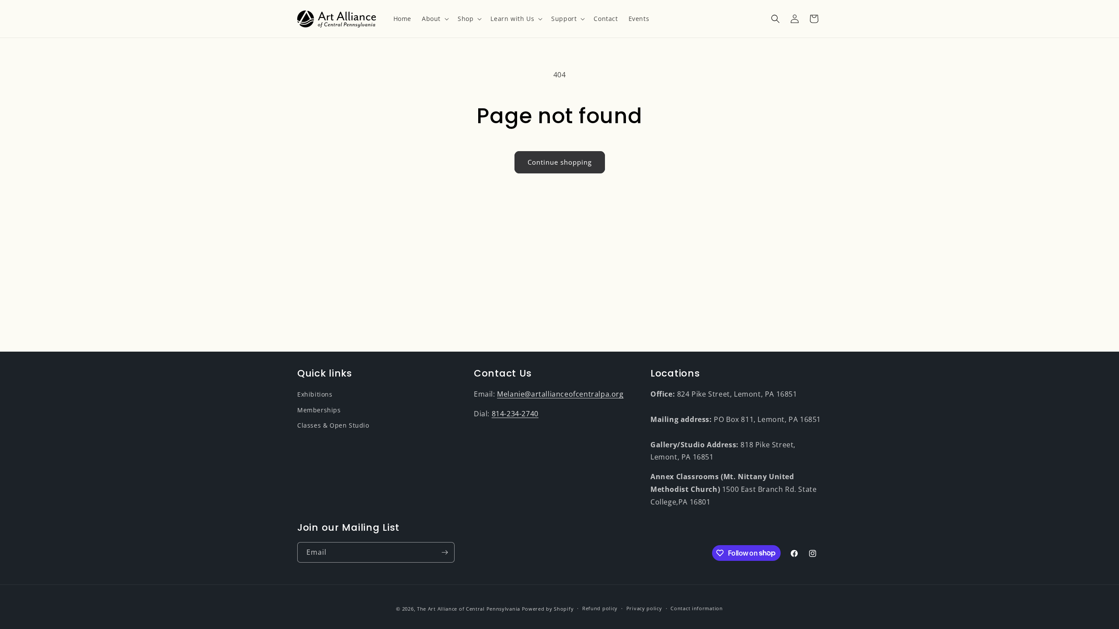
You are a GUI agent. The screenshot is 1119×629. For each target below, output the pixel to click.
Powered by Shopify (548, 608)
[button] (434, 19)
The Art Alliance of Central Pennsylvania (468, 608)
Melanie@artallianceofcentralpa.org (560, 394)
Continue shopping (560, 162)
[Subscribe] (444, 552)
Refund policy (600, 608)
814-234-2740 (515, 413)
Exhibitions (315, 394)
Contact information (697, 608)
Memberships (319, 410)
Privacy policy (644, 608)
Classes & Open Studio (333, 425)
